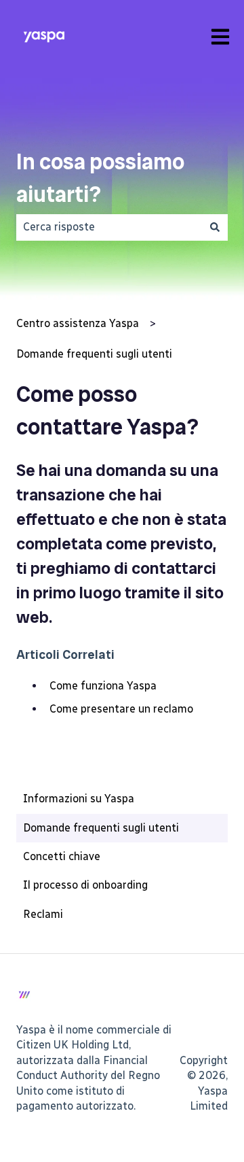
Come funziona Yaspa (103, 685)
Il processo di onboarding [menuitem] (85, 884)
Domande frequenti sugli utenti (94, 353)
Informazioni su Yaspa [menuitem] (78, 798)
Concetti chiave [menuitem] (61, 856)
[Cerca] (215, 227)
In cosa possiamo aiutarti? (100, 178)
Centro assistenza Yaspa (77, 323)
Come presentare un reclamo (121, 708)
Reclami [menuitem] (43, 914)
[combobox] (109, 227)
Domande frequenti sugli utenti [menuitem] (101, 827)
